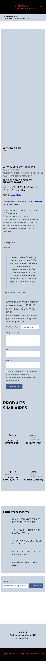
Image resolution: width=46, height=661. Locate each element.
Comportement (9, 219)
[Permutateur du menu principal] (40, 7)
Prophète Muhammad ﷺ (23, 225)
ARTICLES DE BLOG (30, 173)
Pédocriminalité (30, 222)
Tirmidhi (30, 228)
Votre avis (12, 333)
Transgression (8, 231)
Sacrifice (6, 228)
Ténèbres (22, 228)
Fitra (14, 222)
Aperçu (12, 435)
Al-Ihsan (16, 216)
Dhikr (19, 219)
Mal (21, 222)
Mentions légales (23, 638)
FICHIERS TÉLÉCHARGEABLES (17, 181)
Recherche (8, 581)
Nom (9, 349)
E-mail (10, 360)
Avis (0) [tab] (6, 247)
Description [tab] (9, 243)
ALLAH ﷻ (24, 216)
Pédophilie (7, 225)
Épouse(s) (34, 219)
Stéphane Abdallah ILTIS (25, 7)
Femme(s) (7, 222)
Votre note (13, 326)
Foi (17, 222)
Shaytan (14, 228)
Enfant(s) (26, 219)
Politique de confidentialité (23, 635)
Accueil (6, 170)
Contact (23, 632)
